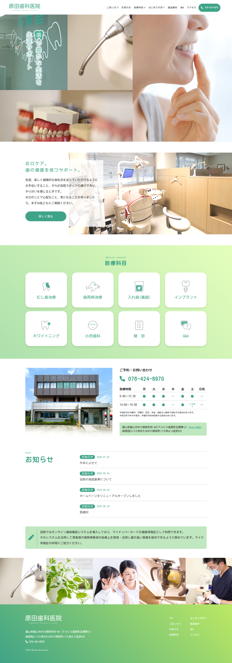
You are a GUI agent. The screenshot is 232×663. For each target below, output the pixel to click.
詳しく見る (46, 216)
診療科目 (174, 635)
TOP (171, 618)
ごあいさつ (113, 7)
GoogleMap (194, 427)
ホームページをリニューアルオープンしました (110, 495)
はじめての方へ (156, 7)
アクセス (191, 7)
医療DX (84, 512)
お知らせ (126, 7)
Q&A (182, 7)
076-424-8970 (211, 7)
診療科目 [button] (138, 7)
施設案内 (172, 7)
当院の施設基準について (96, 479)
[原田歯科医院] (25, 7)
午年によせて (88, 463)
